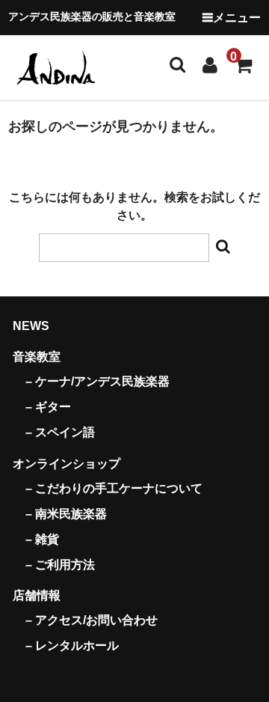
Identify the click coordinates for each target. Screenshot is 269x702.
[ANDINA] (56, 67)
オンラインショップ (66, 463)
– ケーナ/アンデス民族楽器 (97, 381)
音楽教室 (37, 356)
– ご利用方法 (60, 564)
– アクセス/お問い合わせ (91, 620)
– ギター (48, 406)
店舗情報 (37, 595)
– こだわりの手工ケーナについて (113, 488)
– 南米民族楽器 (66, 513)
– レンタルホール (72, 645)
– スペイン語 (60, 432)
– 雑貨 (42, 539)
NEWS (31, 326)
